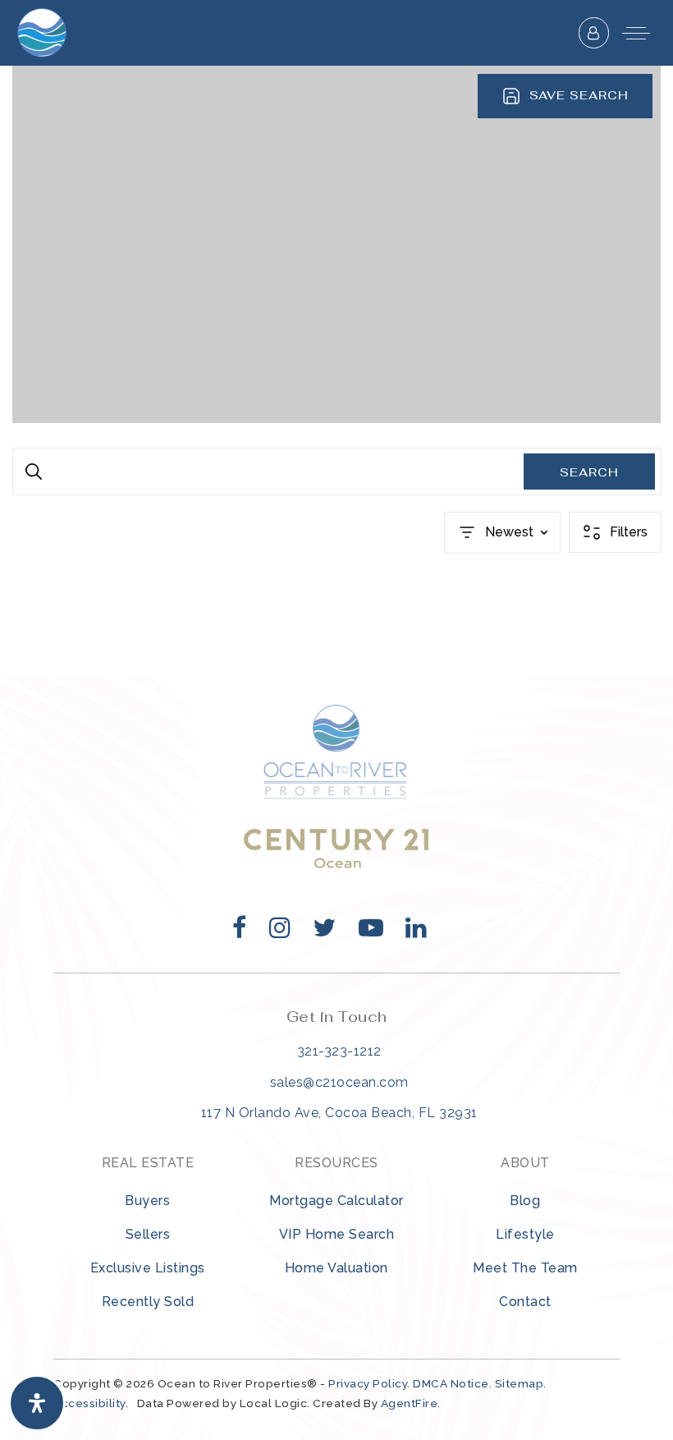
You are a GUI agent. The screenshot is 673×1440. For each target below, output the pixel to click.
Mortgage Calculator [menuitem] (336, 1200)
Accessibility (89, 1403)
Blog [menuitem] (525, 1200)
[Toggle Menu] (636, 32)
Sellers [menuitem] (148, 1234)
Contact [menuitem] (525, 1301)
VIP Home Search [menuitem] (337, 1234)
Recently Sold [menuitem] (148, 1301)
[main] (336, 371)
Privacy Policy (367, 1383)
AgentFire (409, 1403)
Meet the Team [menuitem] (525, 1268)
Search (589, 472)
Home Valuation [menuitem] (336, 1268)
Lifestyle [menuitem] (525, 1234)
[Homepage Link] (41, 31)
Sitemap (519, 1383)
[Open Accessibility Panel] (37, 1403)
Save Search (579, 95)
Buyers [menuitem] (147, 1200)
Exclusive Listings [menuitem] (147, 1268)
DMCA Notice (451, 1383)
